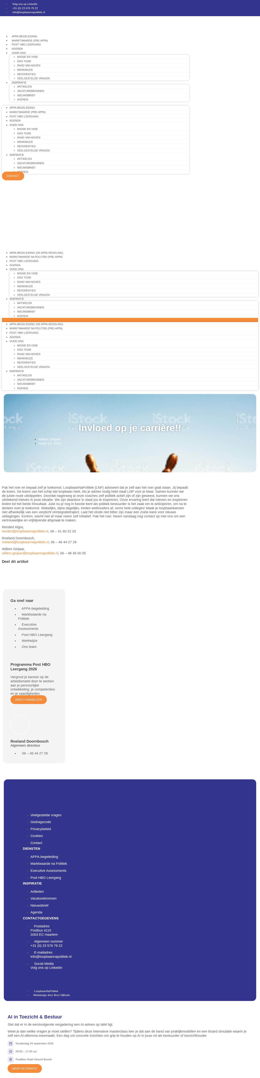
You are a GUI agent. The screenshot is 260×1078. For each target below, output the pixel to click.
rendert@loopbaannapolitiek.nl (25, 531)
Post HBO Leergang (26, 44)
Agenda (17, 48)
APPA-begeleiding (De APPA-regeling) (36, 252)
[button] (95, 104)
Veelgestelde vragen (33, 78)
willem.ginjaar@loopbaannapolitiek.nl (30, 553)
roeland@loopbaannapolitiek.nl (25, 542)
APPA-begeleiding (24, 36)
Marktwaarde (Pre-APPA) (30, 40)
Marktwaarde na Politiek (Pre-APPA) (36, 256)
